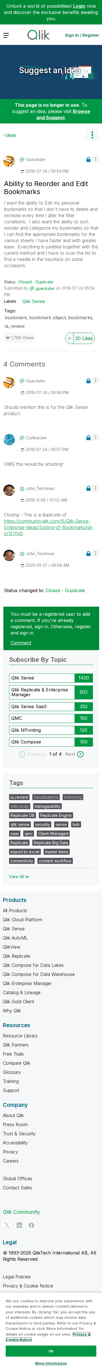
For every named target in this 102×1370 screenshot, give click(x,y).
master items (56, 851)
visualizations (46, 797)
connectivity (21, 860)
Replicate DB (22, 815)
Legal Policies (17, 1277)
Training (11, 1081)
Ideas (10, 135)
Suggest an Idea (49, 70)
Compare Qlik (16, 1063)
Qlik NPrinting (26, 730)
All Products (15, 910)
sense (61, 824)
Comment (20, 643)
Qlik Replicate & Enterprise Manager (39, 692)
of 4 (58, 754)
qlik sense (19, 824)
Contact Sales (17, 1187)
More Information (51, 1363)
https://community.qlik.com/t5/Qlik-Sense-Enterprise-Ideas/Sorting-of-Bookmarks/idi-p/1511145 (49, 527)
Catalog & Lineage (22, 992)
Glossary (12, 1072)
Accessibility (15, 1143)
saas (14, 833)
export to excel (24, 851)
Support (11, 1090)
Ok (51, 1351)
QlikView (11, 947)
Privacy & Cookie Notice (28, 1286)
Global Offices (17, 1178)
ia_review (15, 326)
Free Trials (13, 1054)
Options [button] (92, 135)
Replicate (19, 842)
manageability (47, 806)
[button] (95, 159)
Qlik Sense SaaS (29, 706)
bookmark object (47, 317)
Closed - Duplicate (35, 281)
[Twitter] (7, 1225)
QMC (16, 718)
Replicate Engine (56, 815)
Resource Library (20, 1036)
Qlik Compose (26, 742)
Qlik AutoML (15, 938)
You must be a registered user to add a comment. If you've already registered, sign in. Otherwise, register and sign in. (50, 623)
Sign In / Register (82, 35)
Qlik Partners (16, 1045)
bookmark (16, 317)
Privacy (10, 1152)
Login (79, 6)
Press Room (15, 1124)
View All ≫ (19, 876)
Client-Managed (53, 833)
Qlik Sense (33, 301)
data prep (19, 806)
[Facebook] (31, 1225)
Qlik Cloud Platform (22, 919)
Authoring (73, 797)
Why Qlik (12, 1010)
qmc (29, 833)
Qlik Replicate (16, 956)
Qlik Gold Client (18, 1001)
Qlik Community (21, 1212)
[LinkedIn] (19, 1225)
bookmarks (80, 317)
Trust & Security (19, 1133)
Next (70, 754)
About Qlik (13, 1115)
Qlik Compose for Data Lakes (33, 965)
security (42, 824)
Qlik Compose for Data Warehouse (39, 974)
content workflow (55, 860)
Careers (11, 1161)
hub (76, 824)
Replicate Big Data (51, 842)
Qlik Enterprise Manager (27, 983)
